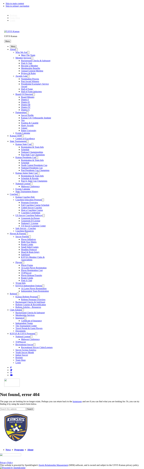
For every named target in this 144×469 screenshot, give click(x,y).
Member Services (23, 58)
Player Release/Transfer (31, 275)
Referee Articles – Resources (28, 307)
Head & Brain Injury (30, 252)
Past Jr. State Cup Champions (34, 181)
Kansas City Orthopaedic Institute (36, 118)
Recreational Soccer (24, 344)
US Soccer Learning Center (33, 226)
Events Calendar (22, 133)
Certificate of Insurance (31, 320)
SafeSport (25, 254)
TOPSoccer (26, 273)
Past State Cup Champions (33, 154)
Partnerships (20, 112)
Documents (20, 331)
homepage (77, 401)
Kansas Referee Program (26, 296)
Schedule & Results (30, 178)
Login (12, 20)
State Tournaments (18, 141)
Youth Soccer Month (24, 352)
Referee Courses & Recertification (30, 304)
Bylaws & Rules (28, 73)
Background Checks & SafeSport (30, 302)
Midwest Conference (30, 186)
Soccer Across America (25, 350)
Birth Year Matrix (29, 242)
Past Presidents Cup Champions (35, 170)
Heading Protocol (29, 249)
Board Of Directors (24, 94)
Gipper (24, 128)
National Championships (32, 152)
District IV (26, 107)
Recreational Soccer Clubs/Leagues (37, 347)
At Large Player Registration (34, 268)
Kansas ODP (16, 136)
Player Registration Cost (32, 270)
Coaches (13, 194)
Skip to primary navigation (17, 6)
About (12, 49)
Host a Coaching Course (32, 210)
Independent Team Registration (35, 291)
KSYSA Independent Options (28, 285)
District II (25, 102)
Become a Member (29, 66)
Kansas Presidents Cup (25, 157)
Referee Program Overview (33, 299)
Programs (19, 450)
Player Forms (27, 265)
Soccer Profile (27, 115)
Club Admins (16, 310)
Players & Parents (18, 233)
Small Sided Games (30, 247)
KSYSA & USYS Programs (22, 333)
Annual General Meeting (32, 71)
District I (25, 99)
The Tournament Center (26, 326)
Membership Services (25, 315)
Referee (13, 294)
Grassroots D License (30, 221)
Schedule (25, 149)
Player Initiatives (28, 239)
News (8, 450)
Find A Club (26, 63)
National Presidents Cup (32, 168)
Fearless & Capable (29, 123)
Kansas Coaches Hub (25, 197)
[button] (7, 41)
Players (18, 262)
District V (25, 110)
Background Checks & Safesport (35, 60)
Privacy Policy (6, 462)
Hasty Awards (27, 125)
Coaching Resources (24, 231)
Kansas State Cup (23, 144)
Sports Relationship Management (53, 465)
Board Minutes (27, 97)
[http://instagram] (11, 373)
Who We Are (21, 52)
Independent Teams (24, 323)
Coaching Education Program (28, 199)
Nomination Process (30, 79)
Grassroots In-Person (30, 218)
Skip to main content (15, 3)
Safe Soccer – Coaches (25, 228)
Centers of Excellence (25, 138)
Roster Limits (27, 244)
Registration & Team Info (32, 147)
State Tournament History (26, 191)
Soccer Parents (22, 236)
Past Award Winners (30, 81)
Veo (23, 120)
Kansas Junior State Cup (26, 173)
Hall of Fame (27, 89)
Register (13, 15)
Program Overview (29, 202)
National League (22, 183)
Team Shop (15, 18)
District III (25, 104)
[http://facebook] (11, 368)
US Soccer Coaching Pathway (28, 215)
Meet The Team (28, 55)
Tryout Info (20, 283)
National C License (29, 223)
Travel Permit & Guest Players (28, 328)
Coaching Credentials (30, 212)
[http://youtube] (11, 375)
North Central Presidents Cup (34, 165)
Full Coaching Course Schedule (35, 205)
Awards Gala (21, 76)
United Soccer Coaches (31, 207)
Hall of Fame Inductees (31, 91)
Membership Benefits (30, 68)
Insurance (19, 318)
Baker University (28, 130)
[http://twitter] (11, 370)
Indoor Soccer (21, 355)
